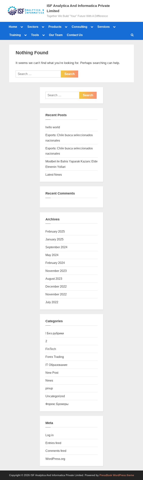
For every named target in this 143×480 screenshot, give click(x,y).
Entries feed (53, 443)
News (49, 380)
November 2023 (56, 270)
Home (13, 26)
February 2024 (55, 262)
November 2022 (56, 294)
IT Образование (56, 364)
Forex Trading (54, 356)
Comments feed (55, 450)
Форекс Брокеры (57, 404)
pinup (49, 388)
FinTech (50, 349)
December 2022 (56, 286)
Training (15, 35)
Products (54, 26)
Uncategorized (55, 396)
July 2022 (51, 302)
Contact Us (75, 35)
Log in (49, 435)
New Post (51, 372)
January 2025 (54, 239)
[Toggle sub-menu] (22, 26)
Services (103, 26)
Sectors (32, 26)
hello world (52, 127)
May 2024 (51, 255)
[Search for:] (38, 74)
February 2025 (55, 231)
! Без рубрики (54, 333)
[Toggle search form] (132, 35)
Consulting (79, 26)
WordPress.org (55, 458)
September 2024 (56, 247)
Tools (35, 35)
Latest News (53, 174)
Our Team (56, 35)
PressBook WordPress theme (116, 475)
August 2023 (53, 278)
